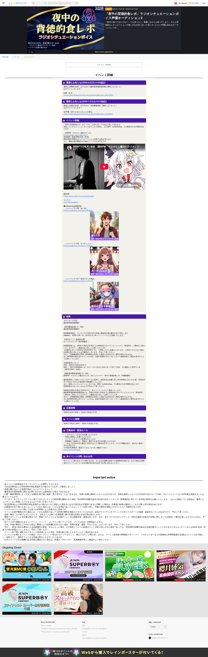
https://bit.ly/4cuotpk (72, 450)
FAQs (83, 625)
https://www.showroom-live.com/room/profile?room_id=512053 (88, 95)
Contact (84, 632)
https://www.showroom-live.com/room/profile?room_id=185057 (88, 114)
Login (204, 3)
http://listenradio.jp (71, 202)
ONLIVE (16, 57)
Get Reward (182, 3)
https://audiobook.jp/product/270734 (78, 281)
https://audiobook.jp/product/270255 (78, 246)
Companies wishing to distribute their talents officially (59, 629)
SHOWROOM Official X (159, 638)
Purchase (195, 3)
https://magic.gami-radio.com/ (76, 135)
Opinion (84, 635)
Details (5, 57)
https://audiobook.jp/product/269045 (78, 210)
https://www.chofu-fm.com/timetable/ (79, 196)
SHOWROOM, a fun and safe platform (94, 629)
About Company (46, 625)
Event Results (29, 57)
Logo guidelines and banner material (94, 638)
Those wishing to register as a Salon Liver (55, 632)
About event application (104, 52)
